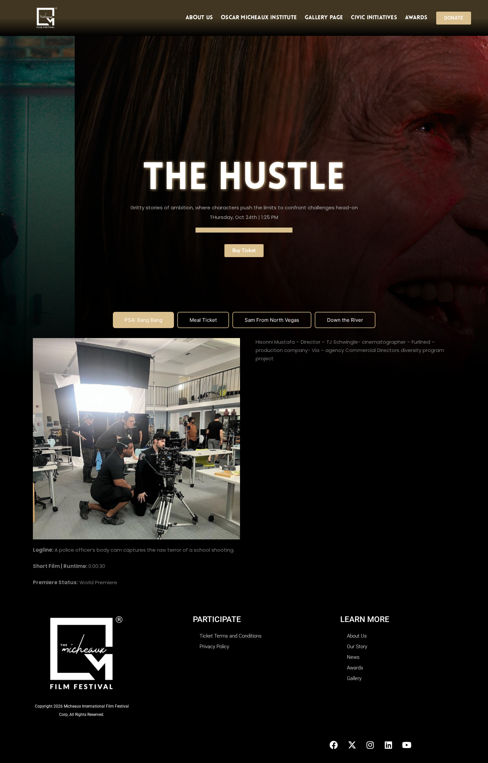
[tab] (143, 320)
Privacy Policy (214, 647)
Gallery (354, 678)
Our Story (357, 647)
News (353, 657)
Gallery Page (324, 18)
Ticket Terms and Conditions (231, 636)
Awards (416, 18)
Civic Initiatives (374, 18)
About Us (199, 18)
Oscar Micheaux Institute (259, 18)
